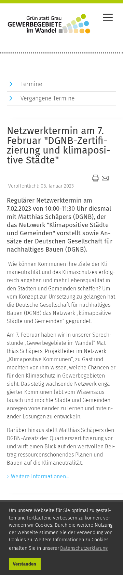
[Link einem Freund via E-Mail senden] (105, 178)
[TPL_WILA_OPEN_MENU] (108, 18)
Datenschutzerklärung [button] (84, 548)
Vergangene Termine (47, 98)
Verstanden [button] (24, 563)
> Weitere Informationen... (38, 476)
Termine (31, 84)
